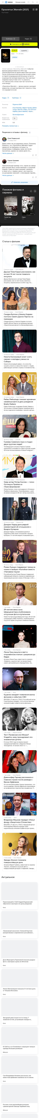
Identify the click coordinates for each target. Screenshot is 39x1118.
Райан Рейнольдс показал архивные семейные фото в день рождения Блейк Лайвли (20, 401)
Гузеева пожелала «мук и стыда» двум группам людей (18, 443)
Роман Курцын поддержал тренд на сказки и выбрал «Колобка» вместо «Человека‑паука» (19, 569)
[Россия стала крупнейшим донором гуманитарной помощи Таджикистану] (19, 1098)
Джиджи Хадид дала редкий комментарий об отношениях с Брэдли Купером (17, 527)
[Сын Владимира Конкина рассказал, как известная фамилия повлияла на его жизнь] (19, 1069)
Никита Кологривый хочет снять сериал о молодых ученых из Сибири (18, 359)
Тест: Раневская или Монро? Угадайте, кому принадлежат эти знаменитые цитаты (18, 737)
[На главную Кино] (10, 2)
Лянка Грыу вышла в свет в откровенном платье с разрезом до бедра (19, 654)
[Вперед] (35, 191)
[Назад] (31, 191)
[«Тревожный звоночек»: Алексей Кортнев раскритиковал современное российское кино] (19, 924)
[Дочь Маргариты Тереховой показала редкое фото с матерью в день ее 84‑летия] (19, 953)
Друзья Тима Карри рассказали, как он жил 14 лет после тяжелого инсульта (19, 274)
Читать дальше (7, 153)
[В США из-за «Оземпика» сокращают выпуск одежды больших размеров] (19, 1040)
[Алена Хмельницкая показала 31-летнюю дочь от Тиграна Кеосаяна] (19, 982)
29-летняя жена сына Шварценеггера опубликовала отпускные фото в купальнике (17, 612)
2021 (12, 53)
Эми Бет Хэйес (22, 109)
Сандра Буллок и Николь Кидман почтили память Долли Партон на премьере (18, 316)
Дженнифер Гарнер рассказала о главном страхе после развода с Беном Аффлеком (18, 779)
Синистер (7, 217)
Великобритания (18, 114)
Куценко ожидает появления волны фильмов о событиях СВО (19, 696)
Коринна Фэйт (17, 104)
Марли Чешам (27, 108)
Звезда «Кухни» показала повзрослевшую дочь (15, 861)
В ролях (4, 107)
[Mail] (6, 2)
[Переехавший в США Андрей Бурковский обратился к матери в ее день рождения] (19, 895)
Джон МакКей (22, 111)
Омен (24, 217)
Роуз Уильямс (17, 108)
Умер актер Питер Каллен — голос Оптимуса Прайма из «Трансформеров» (19, 484)
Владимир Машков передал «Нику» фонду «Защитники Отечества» (19, 821)
